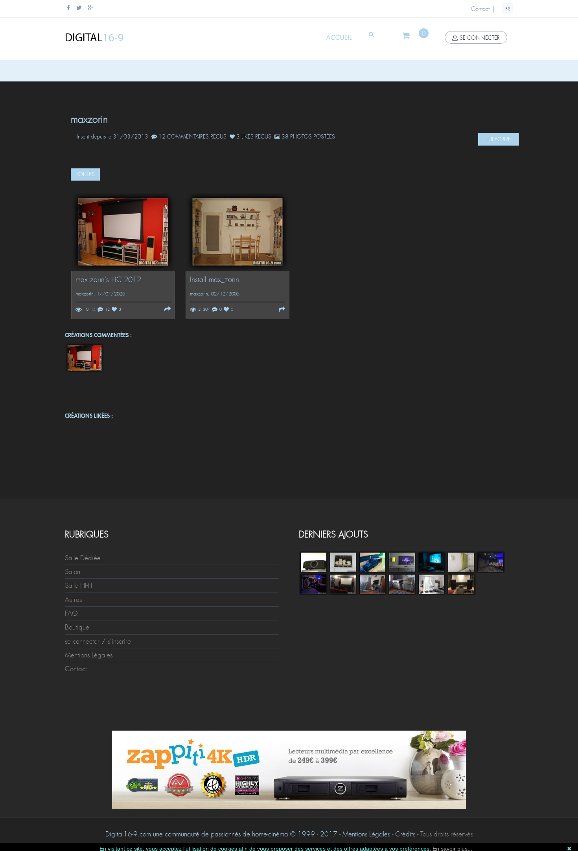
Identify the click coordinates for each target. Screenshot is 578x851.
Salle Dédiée (83, 558)
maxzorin (84, 294)
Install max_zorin (214, 279)
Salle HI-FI (78, 585)
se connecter (480, 37)
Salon (72, 571)
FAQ (71, 613)
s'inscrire (119, 641)
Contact (480, 9)
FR (507, 9)
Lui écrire (498, 139)
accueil (339, 38)
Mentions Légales (88, 655)
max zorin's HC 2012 (108, 279)
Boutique (77, 627)
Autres (73, 599)
